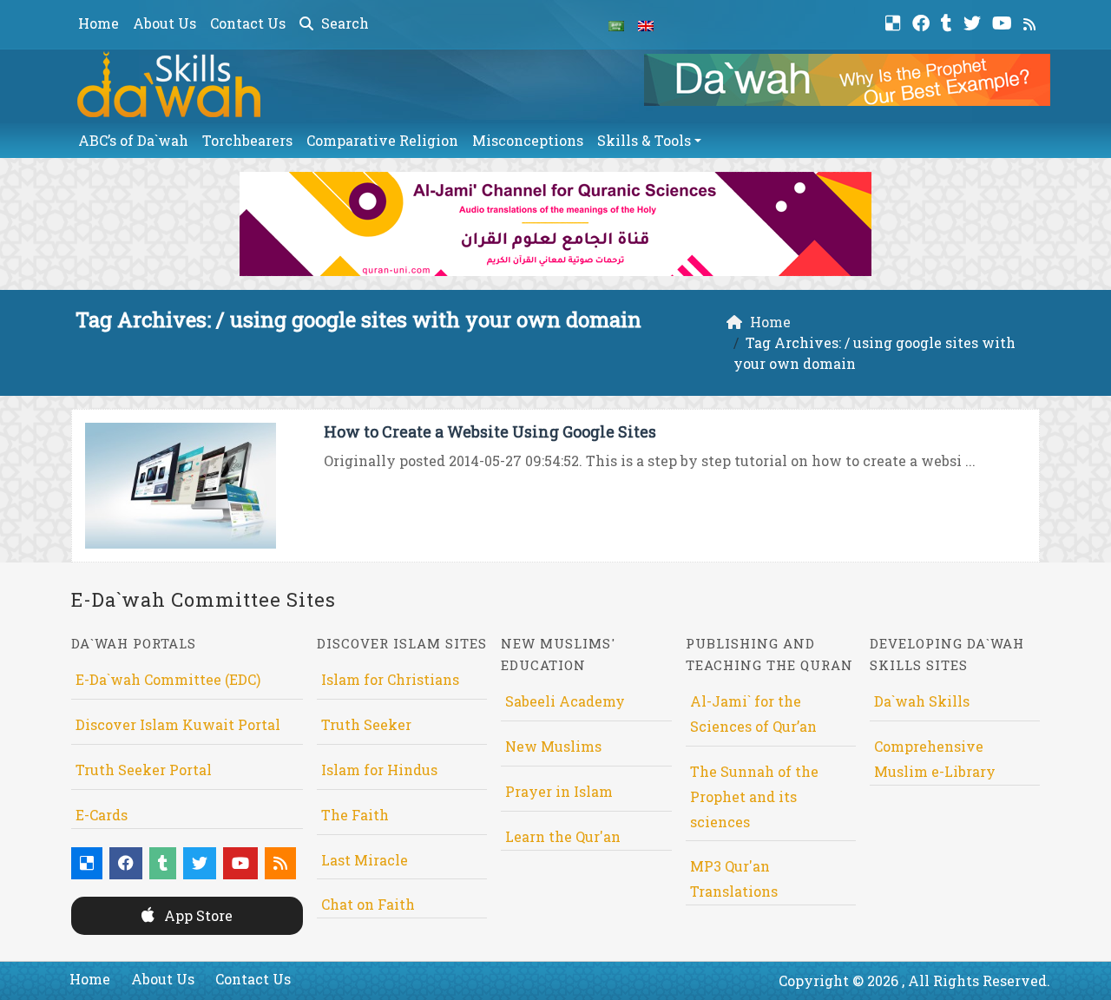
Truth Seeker (366, 724)
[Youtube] (1004, 21)
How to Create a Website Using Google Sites (490, 431)
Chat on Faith (368, 904)
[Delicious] (895, 21)
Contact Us (248, 23)
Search (343, 23)
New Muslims (553, 746)
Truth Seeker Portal (144, 769)
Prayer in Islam (559, 791)
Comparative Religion (382, 140)
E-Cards (102, 815)
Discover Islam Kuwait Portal (178, 724)
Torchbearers (247, 140)
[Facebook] (923, 21)
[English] (646, 24)
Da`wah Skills (922, 701)
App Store (197, 915)
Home (98, 23)
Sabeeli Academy (565, 701)
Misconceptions (527, 140)
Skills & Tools (644, 140)
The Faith (355, 815)
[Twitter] (974, 21)
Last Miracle (364, 860)
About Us (164, 23)
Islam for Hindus (379, 769)
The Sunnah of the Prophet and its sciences (754, 796)
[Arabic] (616, 24)
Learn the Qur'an (563, 836)
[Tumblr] (949, 21)
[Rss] (1031, 21)
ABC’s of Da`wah (133, 140)
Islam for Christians (390, 679)
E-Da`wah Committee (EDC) (168, 679)
